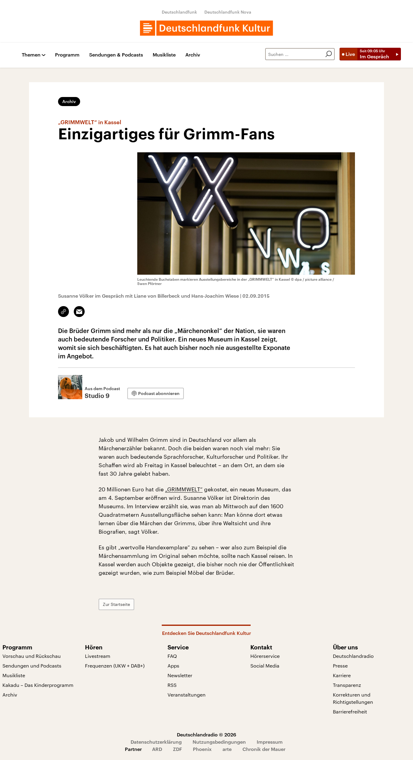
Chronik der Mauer (263, 749)
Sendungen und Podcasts (31, 665)
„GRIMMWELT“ (184, 489)
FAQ (172, 656)
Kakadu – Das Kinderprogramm (37, 685)
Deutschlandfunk (179, 12)
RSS (172, 685)
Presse (340, 665)
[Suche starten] (328, 54)
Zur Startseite (116, 604)
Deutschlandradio (353, 656)
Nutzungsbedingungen (219, 742)
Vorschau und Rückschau (31, 656)
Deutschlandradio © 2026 (206, 734)
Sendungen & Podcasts (116, 54)
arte (227, 749)
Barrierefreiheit (350, 711)
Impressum (270, 742)
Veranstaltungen (186, 694)
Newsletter (179, 675)
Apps (173, 665)
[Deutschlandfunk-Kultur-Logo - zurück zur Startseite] (206, 28)
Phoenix (202, 749)
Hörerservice (265, 656)
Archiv (192, 54)
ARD (157, 749)
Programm (67, 54)
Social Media (264, 665)
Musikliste (164, 54)
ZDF (177, 749)
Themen (31, 54)
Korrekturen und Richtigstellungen (353, 698)
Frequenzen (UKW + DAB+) (115, 665)
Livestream (97, 656)
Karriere (342, 675)
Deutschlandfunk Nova (227, 12)
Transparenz (347, 685)
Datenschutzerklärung (156, 742)
